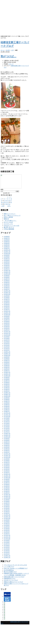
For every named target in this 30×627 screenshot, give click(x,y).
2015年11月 (7, 455)
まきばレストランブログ (11, 580)
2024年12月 (7, 270)
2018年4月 (7, 406)
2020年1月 (7, 370)
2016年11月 (7, 435)
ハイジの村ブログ (9, 566)
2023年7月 (7, 299)
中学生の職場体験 (9, 229)
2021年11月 (7, 333)
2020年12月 (7, 352)
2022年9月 (7, 316)
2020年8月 (7, 358)
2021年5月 (7, 343)
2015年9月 (7, 459)
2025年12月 (7, 250)
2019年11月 (7, 374)
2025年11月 (7, 251)
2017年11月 (7, 414)
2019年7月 (7, 381)
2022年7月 (7, 319)
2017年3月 (7, 428)
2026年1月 (7, 248)
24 (11, 202)
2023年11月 (7, 292)
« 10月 (2, 206)
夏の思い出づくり (9, 227)
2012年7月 (7, 523)
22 (8, 202)
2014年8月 (7, 481)
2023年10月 (7, 294)
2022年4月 (7, 325)
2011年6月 (7, 545)
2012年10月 (7, 518)
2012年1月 (7, 533)
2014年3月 (7, 489)
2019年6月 (7, 382)
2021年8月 (7, 338)
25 (1, 204)
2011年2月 (7, 552)
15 (8, 200)
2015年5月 (7, 465)
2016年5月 (7, 445)
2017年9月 (7, 418)
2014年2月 (7, 491)
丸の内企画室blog (9, 570)
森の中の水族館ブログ (10, 571)
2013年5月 (7, 506)
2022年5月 (7, 323)
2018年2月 (7, 409)
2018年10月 (7, 396)
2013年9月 (7, 499)
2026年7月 (7, 238)
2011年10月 (7, 538)
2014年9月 (7, 479)
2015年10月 (7, 457)
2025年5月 (7, 262)
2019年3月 (7, 387)
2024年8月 (7, 277)
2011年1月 (7, 554)
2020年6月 (7, 362)
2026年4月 (7, 243)
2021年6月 (7, 341)
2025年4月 (7, 263)
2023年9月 (7, 296)
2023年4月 (7, 304)
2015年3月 (7, 469)
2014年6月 (7, 484)
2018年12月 (7, 392)
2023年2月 (7, 308)
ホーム (2, 50)
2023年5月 (7, 302)
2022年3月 (7, 326)
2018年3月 (7, 408)
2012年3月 (7, 530)
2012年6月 (7, 525)
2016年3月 (7, 448)
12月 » (9, 206)
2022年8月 (7, 318)
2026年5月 (7, 241)
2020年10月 (7, 355)
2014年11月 (7, 476)
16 (9, 200)
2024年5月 (7, 282)
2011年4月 (7, 549)
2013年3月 (7, 510)
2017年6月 (7, 423)
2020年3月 (7, 367)
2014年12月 (7, 474)
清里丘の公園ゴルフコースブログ (13, 582)
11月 (12, 50)
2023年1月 (7, 309)
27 (4, 204)
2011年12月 (7, 535)
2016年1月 (7, 452)
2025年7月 (7, 258)
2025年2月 (7, 267)
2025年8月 (7, 257)
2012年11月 (7, 516)
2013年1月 (7, 513)
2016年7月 (7, 442)
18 (1, 202)
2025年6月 (7, 260)
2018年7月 (7, 401)
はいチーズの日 (8, 222)
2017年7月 (7, 421)
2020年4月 (7, 365)
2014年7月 (7, 482)
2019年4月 (7, 386)
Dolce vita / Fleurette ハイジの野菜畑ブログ (16, 568)
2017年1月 (7, 431)
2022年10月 (7, 314)
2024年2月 (7, 287)
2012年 (8, 50)
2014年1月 (7, 493)
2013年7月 (7, 503)
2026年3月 (7, 245)
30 (9, 204)
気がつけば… (8, 56)
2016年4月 (7, 447)
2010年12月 (7, 555)
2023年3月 (7, 306)
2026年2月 (7, 246)
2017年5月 (7, 425)
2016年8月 (7, 440)
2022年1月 (7, 330)
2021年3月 (7, 347)
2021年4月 (7, 345)
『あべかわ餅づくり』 (10, 220)
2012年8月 (7, 521)
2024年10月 (7, 274)
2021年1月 (7, 350)
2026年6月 (7, 240)
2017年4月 (7, 426)
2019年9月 (7, 377)
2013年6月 (7, 504)
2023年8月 (7, 297)
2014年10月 (7, 477)
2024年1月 (7, 289)
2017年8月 (7, 420)
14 (6, 200)
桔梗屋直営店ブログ (9, 578)
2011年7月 (7, 544)
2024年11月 (7, 272)
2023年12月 (7, 291)
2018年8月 (7, 399)
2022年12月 (7, 311)
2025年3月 (7, 265)
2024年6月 (7, 280)
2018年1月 (7, 411)
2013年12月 (7, 494)
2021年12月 (7, 331)
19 (3, 202)
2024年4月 (7, 284)
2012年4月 (7, 528)
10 (11, 198)
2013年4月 (7, 508)
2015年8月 (7, 460)
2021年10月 (7, 335)
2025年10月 (7, 253)
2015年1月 (7, 472)
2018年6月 (7, 403)
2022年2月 (7, 328)
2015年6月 (7, 464)
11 (1, 200)
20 (4, 202)
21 (6, 202)
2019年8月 (7, 379)
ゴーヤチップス (8, 224)
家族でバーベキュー (9, 213)
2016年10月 (7, 437)
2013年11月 (7, 496)
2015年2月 (7, 471)
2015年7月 (7, 462)
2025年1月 (7, 268)
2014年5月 (7, 486)
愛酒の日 (6, 219)
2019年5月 (7, 384)
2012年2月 (7, 532)
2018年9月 (7, 398)
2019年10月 (7, 375)
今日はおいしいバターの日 (11, 225)
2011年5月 (7, 547)
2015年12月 (7, 454)
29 (8, 204)
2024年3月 (7, 285)
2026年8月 (7, 236)
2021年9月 (7, 336)
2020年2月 (7, 369)
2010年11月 (7, 557)
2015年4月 (7, 467)
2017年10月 (7, 416)
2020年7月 (7, 360)
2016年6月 (7, 443)
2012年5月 (7, 527)
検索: (2, 189)
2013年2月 (7, 511)
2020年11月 (7, 353)
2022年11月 (7, 313)
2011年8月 (7, 542)
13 (4, 200)
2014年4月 (7, 488)
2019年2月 (7, 389)
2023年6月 (7, 301)
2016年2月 (7, 450)
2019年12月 (7, 372)
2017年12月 (7, 413)
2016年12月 (7, 433)
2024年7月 (7, 279)
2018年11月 (7, 394)
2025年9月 (7, 255)
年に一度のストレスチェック (12, 215)
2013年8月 (7, 501)
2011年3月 (7, 550)
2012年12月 (7, 515)
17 (11, 200)
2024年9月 (7, 275)
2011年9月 (7, 540)
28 (6, 204)
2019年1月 (7, 391)
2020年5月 (7, 364)
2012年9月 (7, 520)
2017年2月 (7, 430)
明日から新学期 (8, 217)
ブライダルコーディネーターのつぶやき (15, 565)
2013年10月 (7, 498)
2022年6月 (7, 321)
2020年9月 (7, 357)
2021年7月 (7, 340)
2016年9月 (7, 438)
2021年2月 (7, 348)
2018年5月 (7, 404)
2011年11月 (7, 537)
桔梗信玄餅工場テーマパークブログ (14, 577)
